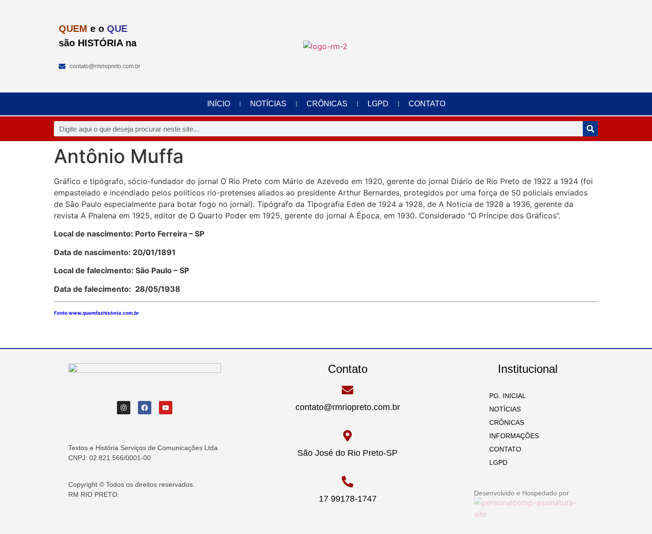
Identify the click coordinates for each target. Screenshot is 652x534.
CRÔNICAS (326, 104)
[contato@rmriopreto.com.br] (347, 390)
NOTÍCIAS (268, 104)
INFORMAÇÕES (511, 436)
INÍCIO (218, 104)
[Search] (590, 128)
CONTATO (427, 104)
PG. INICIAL (505, 396)
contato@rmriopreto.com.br (347, 407)
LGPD (378, 104)
